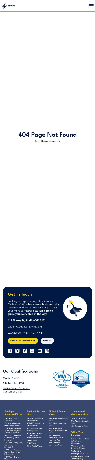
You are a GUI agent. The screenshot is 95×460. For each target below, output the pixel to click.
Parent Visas (32, 441)
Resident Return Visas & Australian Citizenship (80, 441)
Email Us (47, 341)
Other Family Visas (34, 446)
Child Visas (31, 443)
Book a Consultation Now (23, 341)
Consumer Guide (12, 391)
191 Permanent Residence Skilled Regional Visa (56, 438)
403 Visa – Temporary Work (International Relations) (13, 452)
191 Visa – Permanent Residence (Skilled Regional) (13, 438)
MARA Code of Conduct (16, 388)
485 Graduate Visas (79, 426)
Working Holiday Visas (80, 454)
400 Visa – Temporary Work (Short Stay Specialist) (13, 445)
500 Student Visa (78, 418)
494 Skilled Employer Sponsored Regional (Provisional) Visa (12, 431)
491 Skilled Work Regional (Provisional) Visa (58, 431)
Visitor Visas (76, 451)
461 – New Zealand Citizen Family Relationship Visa (35, 436)
